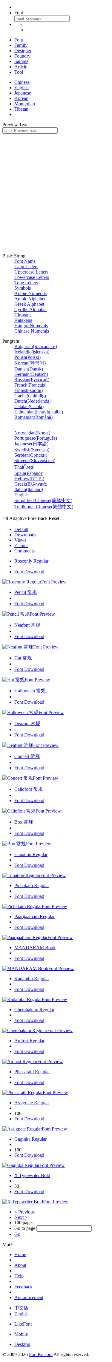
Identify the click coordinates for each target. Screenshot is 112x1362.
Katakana (23, 320)
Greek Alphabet (29, 304)
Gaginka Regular (30, 1139)
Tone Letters (26, 282)
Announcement (28, 1297)
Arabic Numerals (30, 293)
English (21, 87)
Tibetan (21, 109)
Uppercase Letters (31, 271)
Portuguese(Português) (35, 438)
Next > (20, 1217)
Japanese (22, 92)
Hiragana (23, 314)
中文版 (21, 1307)
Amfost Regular (29, 1040)
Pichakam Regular (31, 885)
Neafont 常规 (27, 625)
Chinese (22, 82)
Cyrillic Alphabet (30, 309)
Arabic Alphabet (29, 298)
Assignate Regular (31, 1102)
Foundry (22, 55)
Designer (22, 50)
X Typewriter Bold (32, 1175)
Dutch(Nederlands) (32, 401)
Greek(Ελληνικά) (30, 484)
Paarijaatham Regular (34, 916)
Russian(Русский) (31, 379)
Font (18, 39)
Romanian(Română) (33, 417)
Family (20, 45)
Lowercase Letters (31, 277)
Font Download (29, 571)
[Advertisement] (56, 192)
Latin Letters (26, 266)
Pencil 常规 (25, 592)
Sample (21, 61)
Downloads (25, 534)
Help (19, 1275)
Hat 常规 (23, 657)
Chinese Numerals (31, 330)
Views (20, 540)
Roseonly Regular (31, 560)
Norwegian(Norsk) (32, 432)
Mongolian (24, 103)
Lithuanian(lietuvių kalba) (38, 411)
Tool (18, 72)
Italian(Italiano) (28, 489)
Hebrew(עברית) (29, 478)
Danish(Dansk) (28, 368)
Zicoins (21, 545)
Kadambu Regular (31, 978)
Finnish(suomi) (28, 390)
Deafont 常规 (27, 723)
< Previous (24, 1211)
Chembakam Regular (34, 1009)
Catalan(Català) (29, 406)
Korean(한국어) (30, 362)
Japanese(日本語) (31, 443)
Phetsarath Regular (32, 1071)
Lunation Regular (30, 854)
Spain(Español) (28, 473)
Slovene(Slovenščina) (34, 460)
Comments (24, 550)
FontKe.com (41, 1354)
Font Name (25, 261)
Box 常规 (23, 821)
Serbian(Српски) (30, 455)
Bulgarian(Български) (35, 346)
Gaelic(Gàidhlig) (30, 395)
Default (21, 529)
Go (17, 1234)
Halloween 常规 (30, 690)
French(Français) (30, 384)
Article (20, 66)
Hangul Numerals (31, 325)
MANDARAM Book (35, 947)
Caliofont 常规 (28, 789)
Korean (21, 98)
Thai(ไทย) (24, 467)
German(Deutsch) (31, 374)
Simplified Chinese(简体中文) (43, 500)
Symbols (22, 288)
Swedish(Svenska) (31, 449)
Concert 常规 (27, 756)
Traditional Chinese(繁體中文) (43, 506)
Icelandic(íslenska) (31, 351)
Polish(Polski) (27, 357)
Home (20, 1254)
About (20, 1265)
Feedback (23, 1286)
